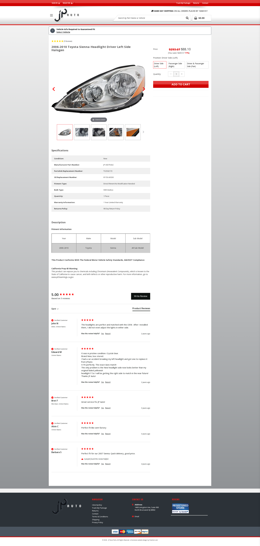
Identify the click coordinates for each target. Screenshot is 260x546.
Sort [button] (54, 308)
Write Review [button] (140, 296)
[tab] (141, 309)
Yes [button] (102, 334)
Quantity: (157, 74)
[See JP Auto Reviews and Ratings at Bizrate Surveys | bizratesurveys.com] (180, 508)
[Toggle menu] (51, 15)
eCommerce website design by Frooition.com (144, 540)
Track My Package (183, 3)
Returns (196, 3)
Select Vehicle (63, 32)
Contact (205, 3)
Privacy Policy (97, 522)
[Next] (144, 89)
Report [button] (107, 334)
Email (137, 516)
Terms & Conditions (100, 516)
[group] (65, 294)
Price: (155, 49)
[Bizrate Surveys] (185, 511)
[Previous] (53, 89)
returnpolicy (97, 505)
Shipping (95, 519)
